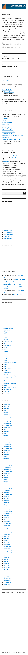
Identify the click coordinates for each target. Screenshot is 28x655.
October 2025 (7, 423)
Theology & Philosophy (10, 383)
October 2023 (7, 469)
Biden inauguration (18, 44)
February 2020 (7, 546)
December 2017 (8, 571)
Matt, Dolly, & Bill (8, 234)
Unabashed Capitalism (10, 387)
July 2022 (6, 498)
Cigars (5, 335)
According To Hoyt (7, 128)
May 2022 (6, 502)
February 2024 (7, 462)
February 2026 (7, 416)
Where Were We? (8, 236)
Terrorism (6, 381)
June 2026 (6, 408)
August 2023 (7, 473)
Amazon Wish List (9, 91)
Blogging (6, 332)
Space (5, 380)
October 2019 (7, 554)
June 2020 (6, 538)
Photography (7, 368)
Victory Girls (5, 124)
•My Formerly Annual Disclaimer (11, 156)
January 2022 (7, 509)
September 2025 (8, 425)
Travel (5, 385)
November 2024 (8, 444)
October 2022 (7, 492)
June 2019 (6, 561)
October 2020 (7, 531)
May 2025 (6, 433)
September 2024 (8, 448)
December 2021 (8, 511)
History (6, 353)
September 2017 (8, 573)
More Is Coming (8, 238)
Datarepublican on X (7, 133)
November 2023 (8, 467)
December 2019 (8, 550)
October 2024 (7, 446)
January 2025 (7, 441)
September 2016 (8, 582)
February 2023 (7, 485)
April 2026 (6, 412)
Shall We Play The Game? (10, 378)
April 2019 (6, 565)
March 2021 (7, 521)
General (6, 351)
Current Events (5, 44)
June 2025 (6, 431)
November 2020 (8, 529)
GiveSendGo (5, 80)
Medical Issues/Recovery (10, 362)
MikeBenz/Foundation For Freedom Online (13, 135)
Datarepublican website (8, 131)
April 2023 (6, 481)
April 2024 (6, 458)
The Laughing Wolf (6, 652)
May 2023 (6, 479)
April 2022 (6, 504)
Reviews (6, 374)
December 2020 (8, 527)
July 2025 (6, 429)
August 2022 (7, 496)
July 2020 (6, 536)
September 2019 (8, 555)
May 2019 (6, 563)
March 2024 (7, 460)
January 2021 (7, 525)
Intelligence (7, 357)
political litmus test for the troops (15, 48)
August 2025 (7, 427)
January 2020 (7, 548)
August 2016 (7, 584)
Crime (5, 337)
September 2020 (8, 532)
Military (6, 364)
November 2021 (8, 513)
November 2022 (8, 490)
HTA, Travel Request (9, 232)
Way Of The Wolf (8, 391)
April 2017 (6, 576)
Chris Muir (15, 158)
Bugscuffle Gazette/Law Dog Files (11, 139)
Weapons (6, 393)
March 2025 (7, 437)
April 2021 (6, 519)
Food (5, 349)
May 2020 (6, 540)
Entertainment (8, 345)
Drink (5, 343)
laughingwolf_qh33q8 (9, 43)
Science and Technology (10, 376)
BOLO (5, 334)
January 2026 (7, 418)
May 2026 (6, 410)
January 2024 (7, 464)
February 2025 (7, 439)
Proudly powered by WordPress (18, 652)
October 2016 (7, 580)
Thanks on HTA (8, 230)
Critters (6, 339)
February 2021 (7, 523)
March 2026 (7, 414)
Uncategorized (7, 389)
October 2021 (7, 515)
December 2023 (8, 465)
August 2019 (7, 557)
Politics (10, 44)
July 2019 (6, 559)
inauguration (5, 48)
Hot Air (4, 120)
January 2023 (7, 487)
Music (5, 366)
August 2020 (7, 534)
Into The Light (7, 358)
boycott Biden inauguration (12, 45)
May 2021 (6, 517)
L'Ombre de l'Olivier (7, 130)
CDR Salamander (6, 126)
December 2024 (8, 442)
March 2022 (7, 506)
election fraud (18, 47)
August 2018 (7, 567)
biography (6, 161)
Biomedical (7, 330)
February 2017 (7, 578)
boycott (4, 45)
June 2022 (6, 500)
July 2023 (6, 475)
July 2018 (6, 569)
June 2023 (6, 477)
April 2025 (6, 435)
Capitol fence (11, 47)
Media (5, 360)
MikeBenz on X (6, 137)
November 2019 (8, 552)
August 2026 (7, 404)
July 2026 (6, 406)
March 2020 (7, 544)
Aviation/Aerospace (9, 328)
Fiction (5, 347)
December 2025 (8, 420)
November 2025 (8, 421)
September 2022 (8, 494)
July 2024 (6, 452)
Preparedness (7, 372)
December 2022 (8, 488)
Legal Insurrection (7, 122)
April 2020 (6, 542)
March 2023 (7, 483)
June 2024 (6, 454)
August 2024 (7, 450)
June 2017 (6, 575)
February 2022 (7, 508)
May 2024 (6, 456)
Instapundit (5, 118)
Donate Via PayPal (7, 90)
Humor (5, 355)
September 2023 (8, 471)
